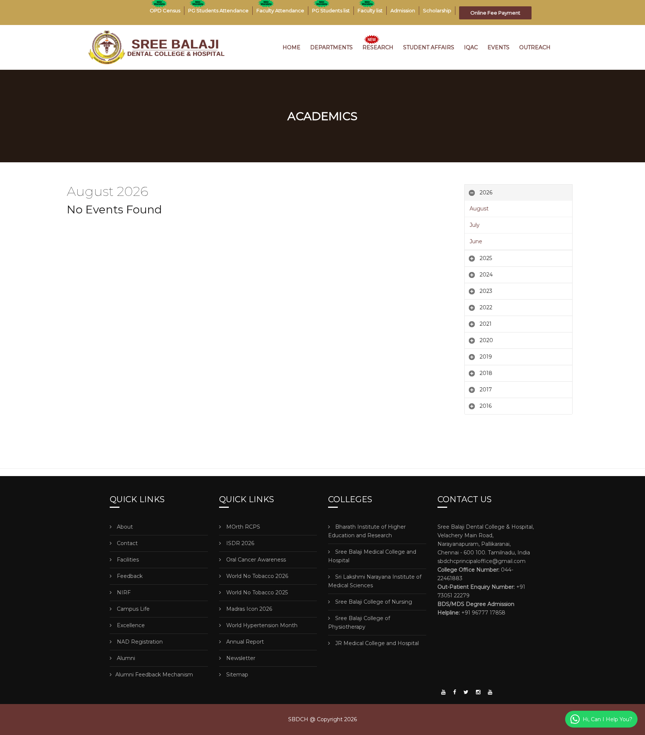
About (124, 526)
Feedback (129, 576)
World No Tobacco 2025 (256, 592)
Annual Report (244, 641)
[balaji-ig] (478, 692)
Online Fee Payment (495, 13)
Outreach (535, 47)
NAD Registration (139, 641)
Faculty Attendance (280, 10)
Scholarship (437, 10)
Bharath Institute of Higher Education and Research (367, 531)
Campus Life (132, 609)
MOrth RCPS (242, 526)
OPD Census (165, 10)
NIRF (123, 592)
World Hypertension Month (261, 625)
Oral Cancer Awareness (255, 559)
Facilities (127, 559)
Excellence (130, 625)
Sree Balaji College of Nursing (373, 601)
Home (291, 47)
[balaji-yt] (443, 692)
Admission (402, 10)
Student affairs (428, 47)
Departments (331, 47)
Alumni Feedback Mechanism (154, 674)
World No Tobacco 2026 (256, 576)
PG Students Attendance (218, 10)
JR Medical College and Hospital (376, 643)
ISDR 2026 (239, 543)
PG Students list (331, 10)
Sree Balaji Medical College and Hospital (372, 556)
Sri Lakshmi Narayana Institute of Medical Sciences (374, 581)
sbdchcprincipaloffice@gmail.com (481, 561)
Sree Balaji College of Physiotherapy (359, 622)
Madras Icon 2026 (248, 609)
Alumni (125, 658)
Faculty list (370, 10)
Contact (126, 543)
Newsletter (240, 658)
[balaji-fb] (454, 692)
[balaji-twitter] (466, 692)
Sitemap (236, 674)
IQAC (471, 47)
